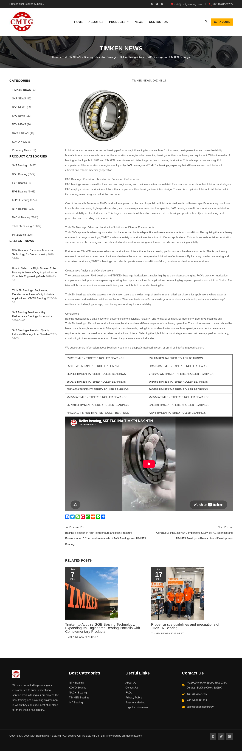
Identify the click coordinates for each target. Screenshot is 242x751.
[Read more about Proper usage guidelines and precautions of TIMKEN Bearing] (177, 593)
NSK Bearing (19, 174)
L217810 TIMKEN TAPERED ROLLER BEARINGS (179, 404)
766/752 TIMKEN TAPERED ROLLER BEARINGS (178, 389)
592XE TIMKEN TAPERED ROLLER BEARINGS (95, 358)
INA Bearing (19, 234)
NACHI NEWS (20, 133)
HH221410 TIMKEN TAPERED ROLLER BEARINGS (98, 412)
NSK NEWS (19, 106)
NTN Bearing (19, 208)
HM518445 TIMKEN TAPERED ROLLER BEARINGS (180, 366)
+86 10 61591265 (197, 693)
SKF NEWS (19, 98)
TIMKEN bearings (158, 165)
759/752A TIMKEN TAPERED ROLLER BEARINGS (97, 397)
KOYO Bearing (20, 200)
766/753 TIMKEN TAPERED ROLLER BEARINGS (178, 381)
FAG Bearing (19, 191)
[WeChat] (78, 517)
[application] (127, 22)
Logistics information (137, 707)
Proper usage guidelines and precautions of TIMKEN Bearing (185, 626)
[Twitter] (157, 4)
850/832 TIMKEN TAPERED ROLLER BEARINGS (96, 381)
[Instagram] (162, 4)
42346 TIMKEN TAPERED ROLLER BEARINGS (177, 412)
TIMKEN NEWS (21, 89)
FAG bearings (134, 165)
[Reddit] (93, 517)
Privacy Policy (133, 697)
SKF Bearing (19, 165)
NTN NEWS (19, 124)
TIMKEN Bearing (22, 226)
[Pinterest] (83, 517)
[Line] (98, 517)
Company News (21, 150)
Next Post (194, 533)
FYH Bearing (19, 182)
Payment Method (135, 702)
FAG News (18, 115)
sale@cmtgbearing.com (200, 706)
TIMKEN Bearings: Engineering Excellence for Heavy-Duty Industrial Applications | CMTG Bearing (33, 294)
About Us (130, 682)
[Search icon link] (206, 22)
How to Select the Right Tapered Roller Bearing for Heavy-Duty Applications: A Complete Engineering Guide (34, 272)
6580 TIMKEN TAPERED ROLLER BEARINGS (94, 366)
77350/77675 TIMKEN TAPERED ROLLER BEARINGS (181, 373)
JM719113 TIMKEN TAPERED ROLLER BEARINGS (98, 404)
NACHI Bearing (21, 217)
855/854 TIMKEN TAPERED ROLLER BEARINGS (96, 373)
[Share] (103, 517)
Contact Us (132, 687)
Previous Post (105, 536)
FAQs (128, 692)
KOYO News (19, 141)
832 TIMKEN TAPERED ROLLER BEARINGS (176, 358)
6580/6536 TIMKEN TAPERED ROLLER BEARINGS (98, 389)
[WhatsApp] (88, 517)
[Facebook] (152, 4)
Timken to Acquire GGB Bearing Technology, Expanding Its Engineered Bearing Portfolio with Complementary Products (102, 627)
